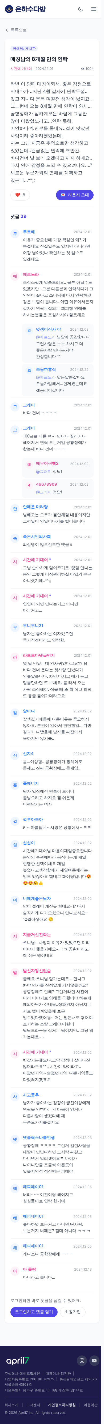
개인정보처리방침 (62, 1405)
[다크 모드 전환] (81, 9)
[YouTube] (94, 1360)
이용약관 (91, 1405)
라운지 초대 (75, 194)
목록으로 (19, 30)
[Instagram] (82, 1360)
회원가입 (73, 1311)
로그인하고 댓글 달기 (34, 1311)
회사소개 (11, 1405)
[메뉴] (94, 9)
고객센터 (33, 1405)
